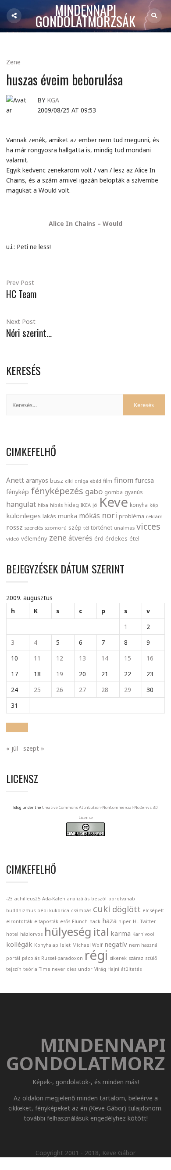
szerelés (34, 527)
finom (123, 480)
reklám (154, 516)
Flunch (80, 921)
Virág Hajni (106, 969)
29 (127, 689)
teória (30, 969)
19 (59, 674)
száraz (135, 958)
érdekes (116, 538)
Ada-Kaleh (53, 899)
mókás (89, 515)
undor (85, 969)
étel (134, 538)
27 (82, 689)
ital (101, 932)
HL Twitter (144, 921)
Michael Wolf (87, 945)
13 (82, 658)
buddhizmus (21, 910)
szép (75, 527)
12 (59, 658)
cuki (101, 909)
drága (81, 481)
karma (120, 933)
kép (154, 505)
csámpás (81, 910)
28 (104, 689)
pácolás (30, 958)
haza (109, 920)
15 (127, 658)
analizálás (78, 899)
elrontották (19, 921)
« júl (12, 748)
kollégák (19, 944)
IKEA (86, 505)
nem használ (144, 945)
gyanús (134, 492)
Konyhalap (46, 945)
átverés (80, 538)
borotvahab (121, 899)
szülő (151, 958)
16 (149, 658)
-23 (9, 899)
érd (98, 538)
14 (104, 658)
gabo (94, 491)
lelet (65, 945)
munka (67, 516)
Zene (13, 62)
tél (86, 527)
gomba (113, 492)
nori (109, 515)
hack (94, 921)
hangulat (21, 504)
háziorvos (31, 934)
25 (37, 689)
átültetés (131, 969)
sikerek (118, 958)
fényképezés (57, 491)
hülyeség (68, 931)
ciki (69, 481)
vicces (148, 526)
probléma (131, 516)
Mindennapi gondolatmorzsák (85, 16)
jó (95, 505)
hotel (12, 934)
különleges (23, 515)
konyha (139, 504)
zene (58, 537)
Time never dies (57, 969)
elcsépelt (153, 910)
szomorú (56, 527)
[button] (17, 727)
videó (12, 538)
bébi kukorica (53, 910)
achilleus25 (27, 899)
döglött (126, 909)
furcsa (144, 480)
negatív (115, 944)
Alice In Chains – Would (85, 223)
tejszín (13, 969)
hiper (124, 921)
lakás (49, 516)
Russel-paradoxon (62, 958)
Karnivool (143, 934)
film (107, 481)
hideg (71, 504)
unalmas (124, 527)
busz (56, 481)
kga (53, 100)
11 (37, 658)
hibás (56, 505)
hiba (43, 505)
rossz (14, 527)
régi (96, 955)
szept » (33, 748)
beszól (99, 899)
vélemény (34, 538)
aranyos (37, 481)
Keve (113, 502)
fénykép (17, 492)
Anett (15, 480)
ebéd (95, 481)
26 (59, 689)
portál (13, 958)
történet (101, 527)
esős (65, 921)
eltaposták (46, 921)
